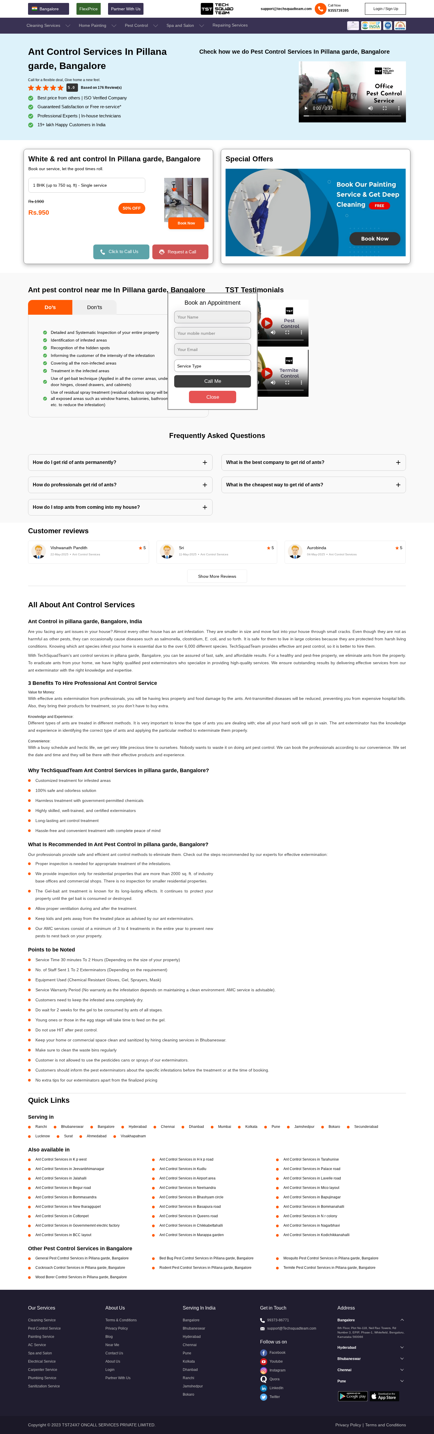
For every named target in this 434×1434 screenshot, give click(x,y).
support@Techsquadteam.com (291, 1328)
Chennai (168, 1127)
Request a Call (182, 251)
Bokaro (334, 1127)
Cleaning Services (44, 25)
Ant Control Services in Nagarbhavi (311, 1225)
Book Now (186, 223)
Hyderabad (138, 1127)
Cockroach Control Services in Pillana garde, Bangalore (80, 1268)
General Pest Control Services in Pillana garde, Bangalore (82, 1258)
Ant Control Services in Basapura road (190, 1207)
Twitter (274, 1397)
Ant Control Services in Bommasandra (66, 1197)
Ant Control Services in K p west (61, 1159)
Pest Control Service (44, 1328)
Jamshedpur (304, 1127)
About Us (112, 1361)
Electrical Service (42, 1361)
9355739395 (338, 11)
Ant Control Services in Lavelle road (312, 1178)
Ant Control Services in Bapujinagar (312, 1197)
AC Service (37, 1345)
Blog (109, 1337)
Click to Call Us (123, 251)
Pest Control (137, 25)
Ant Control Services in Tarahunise (311, 1159)
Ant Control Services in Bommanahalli (313, 1207)
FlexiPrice (88, 8)
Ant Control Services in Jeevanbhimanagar (69, 1169)
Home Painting (93, 25)
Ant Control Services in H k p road (186, 1159)
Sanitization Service (44, 1386)
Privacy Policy (116, 1328)
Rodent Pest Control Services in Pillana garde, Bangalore (205, 1268)
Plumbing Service (42, 1378)
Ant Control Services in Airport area (187, 1178)
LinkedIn (276, 1388)
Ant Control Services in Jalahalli (61, 1178)
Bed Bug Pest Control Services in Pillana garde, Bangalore (206, 1258)
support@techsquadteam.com (286, 9)
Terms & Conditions (121, 1320)
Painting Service (41, 1337)
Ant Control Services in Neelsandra (187, 1188)
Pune (276, 1127)
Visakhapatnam (133, 1136)
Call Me (212, 381)
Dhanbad (196, 1127)
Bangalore (106, 1127)
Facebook (277, 1353)
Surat (68, 1136)
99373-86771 (278, 1320)
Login (110, 1370)
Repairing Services (230, 25)
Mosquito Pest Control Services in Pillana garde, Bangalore (330, 1258)
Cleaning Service (42, 1320)
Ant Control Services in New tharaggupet (68, 1207)
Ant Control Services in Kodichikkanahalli (316, 1235)
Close (212, 397)
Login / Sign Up (385, 9)
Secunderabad (366, 1127)
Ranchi (41, 1127)
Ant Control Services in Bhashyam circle (191, 1197)
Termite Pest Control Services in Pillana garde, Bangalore (329, 1268)
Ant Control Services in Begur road (63, 1188)
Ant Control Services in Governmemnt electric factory (77, 1225)
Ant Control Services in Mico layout (311, 1188)
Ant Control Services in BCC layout (63, 1235)
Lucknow (42, 1136)
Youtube (276, 1361)
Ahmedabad (97, 1136)
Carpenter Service (42, 1370)
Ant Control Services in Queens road (188, 1216)
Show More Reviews (217, 576)
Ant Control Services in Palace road (311, 1169)
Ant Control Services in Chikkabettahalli (191, 1225)
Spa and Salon (181, 25)
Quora (274, 1379)
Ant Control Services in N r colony (310, 1216)
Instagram (277, 1370)
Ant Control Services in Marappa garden (191, 1235)
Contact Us (114, 1353)
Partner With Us (126, 8)
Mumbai (224, 1127)
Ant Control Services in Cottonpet (62, 1216)
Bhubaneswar (72, 1127)
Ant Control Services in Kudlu (182, 1169)
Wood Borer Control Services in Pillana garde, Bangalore (81, 1277)
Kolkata (251, 1127)
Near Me (112, 1345)
